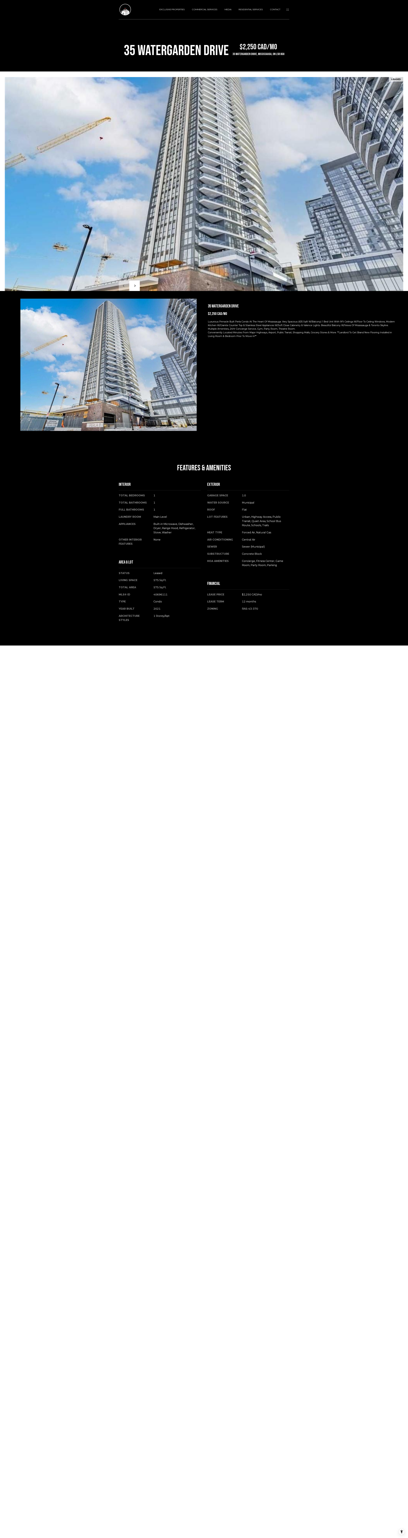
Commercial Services (204, 9)
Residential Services (251, 9)
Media (228, 9)
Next (134, 285)
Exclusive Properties (172, 9)
